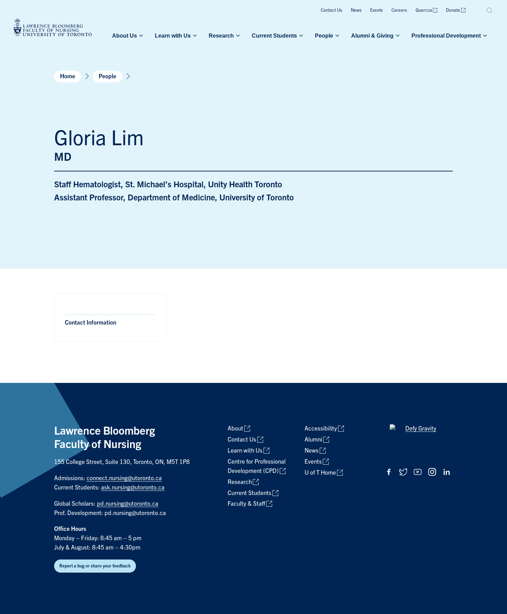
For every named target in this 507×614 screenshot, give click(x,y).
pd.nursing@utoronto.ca (127, 504)
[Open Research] (237, 35)
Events (376, 10)
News (356, 10)
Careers (399, 10)
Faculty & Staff (246, 504)
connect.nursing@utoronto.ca (124, 478)
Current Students (274, 35)
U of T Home (320, 473)
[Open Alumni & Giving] (397, 35)
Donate (453, 10)
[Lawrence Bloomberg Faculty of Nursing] (53, 28)
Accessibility (321, 429)
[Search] (489, 10)
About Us (124, 35)
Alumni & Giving (372, 35)
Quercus (424, 10)
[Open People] (336, 35)
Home (67, 76)
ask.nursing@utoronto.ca (133, 488)
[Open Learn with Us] (194, 35)
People (324, 35)
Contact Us (331, 10)
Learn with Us (173, 35)
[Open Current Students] (300, 35)
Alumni (313, 440)
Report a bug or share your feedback (95, 566)
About (235, 429)
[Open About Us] (140, 35)
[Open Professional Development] (484, 35)
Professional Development (446, 35)
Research (221, 35)
